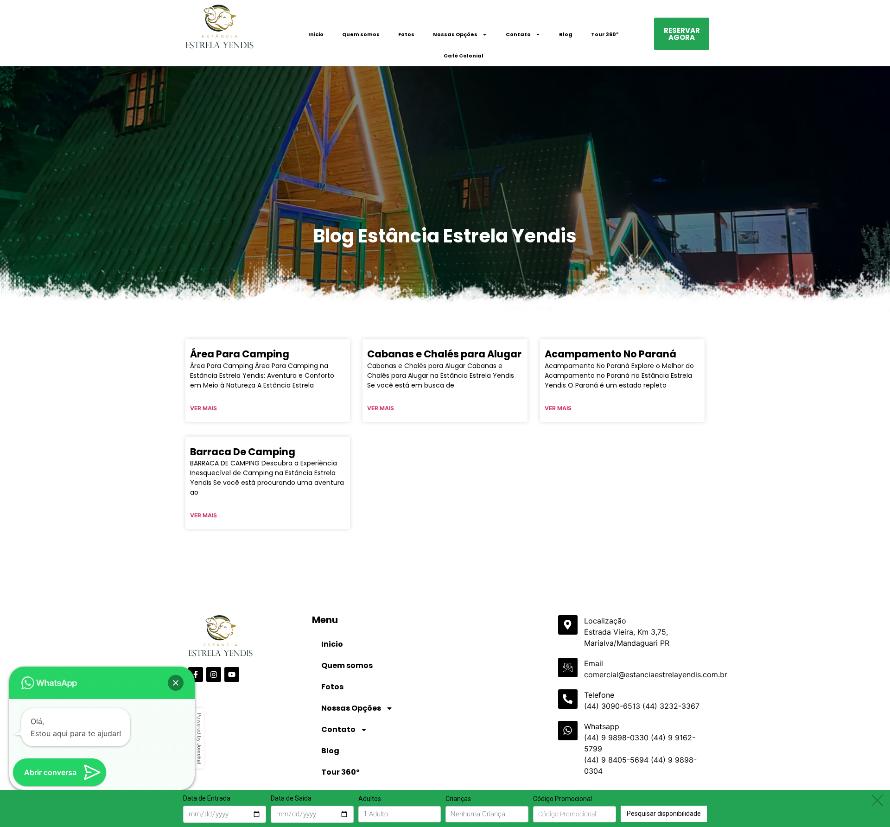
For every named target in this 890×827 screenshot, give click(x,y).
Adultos (369, 798)
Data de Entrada (206, 798)
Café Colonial (463, 55)
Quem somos (361, 34)
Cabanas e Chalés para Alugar (444, 354)
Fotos (406, 34)
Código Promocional (562, 798)
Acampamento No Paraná (610, 354)
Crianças (458, 798)
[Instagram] (213, 674)
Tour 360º (605, 34)
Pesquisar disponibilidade (664, 813)
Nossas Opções (455, 34)
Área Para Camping (239, 354)
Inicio (316, 34)
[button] (176, 683)
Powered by (199, 738)
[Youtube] (231, 674)
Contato (518, 34)
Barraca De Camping (242, 451)
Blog (565, 34)
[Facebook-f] (195, 674)
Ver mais (203, 408)
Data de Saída (291, 798)
